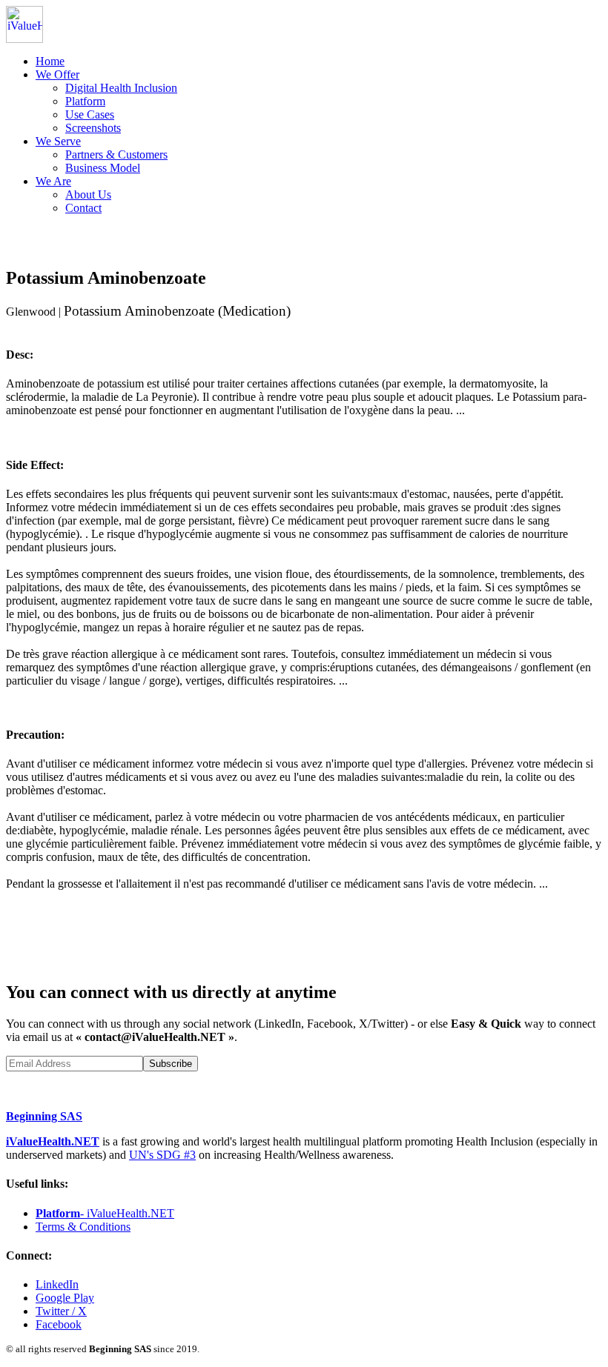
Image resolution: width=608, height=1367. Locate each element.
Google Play (65, 1297)
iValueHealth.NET (52, 1141)
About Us (88, 194)
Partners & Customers (116, 154)
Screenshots (93, 128)
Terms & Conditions (83, 1226)
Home (50, 61)
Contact (83, 208)
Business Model (102, 168)
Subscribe (170, 1063)
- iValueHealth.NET (105, 1213)
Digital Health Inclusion (121, 88)
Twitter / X (61, 1311)
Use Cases (89, 114)
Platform (85, 101)
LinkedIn (57, 1284)
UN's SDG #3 (162, 1154)
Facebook (59, 1324)
